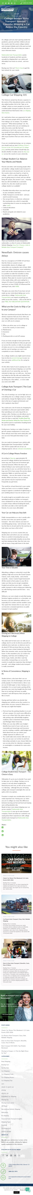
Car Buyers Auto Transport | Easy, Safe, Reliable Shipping (13, 1036)
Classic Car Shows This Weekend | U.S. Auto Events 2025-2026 (15, 1031)
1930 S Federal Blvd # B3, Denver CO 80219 (18, 1165)
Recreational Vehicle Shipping (10, 1109)
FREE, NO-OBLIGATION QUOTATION (17, 301)
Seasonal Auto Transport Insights (11, 1119)
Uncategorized (6, 1128)
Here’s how (19, 68)
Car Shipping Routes (7, 1077)
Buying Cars (5, 1065)
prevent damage (17, 358)
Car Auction (5, 1068)
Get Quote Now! (7, 1014)
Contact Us (23, 0)
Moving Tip (4, 1100)
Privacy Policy (23, 1189)
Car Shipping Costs (7, 1074)
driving (3, 1090)
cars (2, 1084)
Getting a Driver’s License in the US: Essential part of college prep (16, 147)
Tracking (4, 1125)
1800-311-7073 (27, 3)
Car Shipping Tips (6, 1080)
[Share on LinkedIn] (16, 835)
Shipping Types (6, 1122)
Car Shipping (5, 1071)
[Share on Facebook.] (16, 827)
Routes (15, 0)
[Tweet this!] (16, 831)
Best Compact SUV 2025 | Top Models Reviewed (13, 1047)
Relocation (4, 1112)
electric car (5, 1093)
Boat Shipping (5, 1061)
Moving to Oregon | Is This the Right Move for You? (14, 1052)
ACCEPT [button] (16, 1192)
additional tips (16, 360)
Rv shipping (5, 1115)
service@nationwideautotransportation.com (19, 1177)
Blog (9, 0)
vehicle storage (6, 1131)
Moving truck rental (7, 1103)
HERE (17, 286)
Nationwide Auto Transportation (12, 55)
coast (8, 205)
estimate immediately (24, 449)
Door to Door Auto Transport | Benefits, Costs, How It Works (14, 1041)
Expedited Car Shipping (8, 1096)
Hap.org (12, 458)
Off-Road (4, 1106)
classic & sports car (7, 1087)
